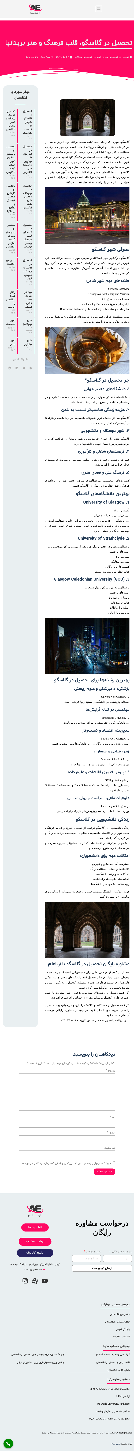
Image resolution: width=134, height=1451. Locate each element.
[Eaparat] (35, 1281)
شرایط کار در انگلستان (119, 1370)
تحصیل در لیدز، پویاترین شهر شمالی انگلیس (10, 120)
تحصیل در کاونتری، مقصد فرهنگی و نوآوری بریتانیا (10, 198)
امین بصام (116, 1444)
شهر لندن (12, 342)
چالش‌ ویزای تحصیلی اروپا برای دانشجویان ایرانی (40, 1362)
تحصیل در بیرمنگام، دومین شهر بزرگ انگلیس (26, 197)
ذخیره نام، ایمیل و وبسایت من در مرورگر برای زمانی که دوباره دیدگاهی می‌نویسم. (66, 1163)
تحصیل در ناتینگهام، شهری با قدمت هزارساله (26, 122)
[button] (99, 9)
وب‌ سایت (109, 1148)
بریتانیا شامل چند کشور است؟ (28, 300)
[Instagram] (25, 1281)
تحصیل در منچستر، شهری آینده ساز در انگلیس (10, 236)
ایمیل (111, 1132)
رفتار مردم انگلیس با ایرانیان (10, 300)
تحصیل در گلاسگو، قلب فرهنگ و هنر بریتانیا (27, 236)
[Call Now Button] (8, 1443)
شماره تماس (93, 1251)
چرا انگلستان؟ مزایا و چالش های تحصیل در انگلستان (37, 1354)
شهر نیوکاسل (27, 322)
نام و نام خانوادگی (121, 1251)
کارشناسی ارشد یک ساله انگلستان (113, 1354)
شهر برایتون (28, 342)
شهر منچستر (10, 322)
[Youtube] (45, 1281)
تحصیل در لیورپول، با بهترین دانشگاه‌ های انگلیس (27, 159)
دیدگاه (110, 1070)
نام (112, 1117)
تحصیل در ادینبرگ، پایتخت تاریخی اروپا (27, 269)
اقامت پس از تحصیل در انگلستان (113, 1362)
